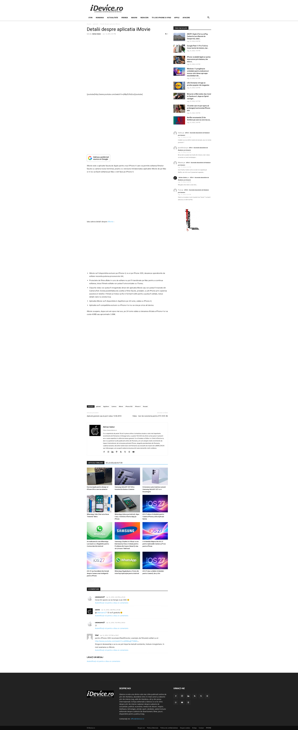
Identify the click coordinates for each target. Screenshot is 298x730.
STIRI (90, 17)
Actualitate (112, 17)
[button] (208, 18)
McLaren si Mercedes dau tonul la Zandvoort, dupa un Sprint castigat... (199, 96)
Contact (201, 728)
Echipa (194, 728)
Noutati (145, 406)
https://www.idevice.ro (110, 430)
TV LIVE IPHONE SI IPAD (161, 17)
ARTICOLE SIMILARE (95, 463)
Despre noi (141, 728)
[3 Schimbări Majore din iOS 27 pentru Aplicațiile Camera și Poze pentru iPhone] (155, 531)
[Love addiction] (192, 231)
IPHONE (208, 728)
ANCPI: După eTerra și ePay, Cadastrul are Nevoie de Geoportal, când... (197, 36)
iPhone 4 (137, 406)
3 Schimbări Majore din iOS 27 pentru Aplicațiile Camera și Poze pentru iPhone (154, 544)
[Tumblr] (122, 452)
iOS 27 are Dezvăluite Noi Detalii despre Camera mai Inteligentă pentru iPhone (98, 573)
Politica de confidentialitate (169, 728)
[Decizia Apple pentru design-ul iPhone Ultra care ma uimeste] (99, 476)
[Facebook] (105, 452)
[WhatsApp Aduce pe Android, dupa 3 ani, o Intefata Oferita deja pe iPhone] (127, 503)
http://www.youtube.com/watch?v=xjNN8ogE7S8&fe (116, 641)
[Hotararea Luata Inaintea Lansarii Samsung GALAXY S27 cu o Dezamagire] (155, 476)
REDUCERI (145, 17)
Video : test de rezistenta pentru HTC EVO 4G (150, 416)
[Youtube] (134, 452)
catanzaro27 (102, 612)
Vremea (124, 17)
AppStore (106, 406)
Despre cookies (185, 728)
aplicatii (95, 24)
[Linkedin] (113, 452)
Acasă (89, 24)
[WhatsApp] (175, 702)
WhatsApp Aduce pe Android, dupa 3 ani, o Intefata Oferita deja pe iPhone (127, 516)
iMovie (110, 221)
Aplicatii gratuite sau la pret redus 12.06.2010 (104, 416)
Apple (176, 17)
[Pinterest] (117, 452)
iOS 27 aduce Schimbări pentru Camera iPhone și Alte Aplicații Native (153, 516)
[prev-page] (88, 580)
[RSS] (194, 696)
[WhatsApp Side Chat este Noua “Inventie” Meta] (99, 503)
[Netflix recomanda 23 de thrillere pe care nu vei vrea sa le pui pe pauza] (179, 120)
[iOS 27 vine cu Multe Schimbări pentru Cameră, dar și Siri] (155, 560)
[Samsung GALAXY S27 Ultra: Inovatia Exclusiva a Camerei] (127, 476)
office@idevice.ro (137, 719)
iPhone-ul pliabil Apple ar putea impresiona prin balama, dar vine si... (198, 59)
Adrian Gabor (96, 34)
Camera (114, 406)
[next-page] (92, 580)
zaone (97, 610)
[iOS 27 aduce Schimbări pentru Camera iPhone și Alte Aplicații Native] (155, 503)
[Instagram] (109, 452)
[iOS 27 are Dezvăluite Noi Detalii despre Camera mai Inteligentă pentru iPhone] (99, 560)
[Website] (130, 452)
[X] (126, 452)
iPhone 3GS (128, 406)
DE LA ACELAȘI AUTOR (114, 463)
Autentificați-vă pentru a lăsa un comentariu (111, 603)
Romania (100, 17)
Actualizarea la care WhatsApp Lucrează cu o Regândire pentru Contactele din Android (98, 544)
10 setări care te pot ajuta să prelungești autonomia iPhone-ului (199, 108)
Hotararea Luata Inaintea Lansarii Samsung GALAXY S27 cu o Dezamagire (154, 489)
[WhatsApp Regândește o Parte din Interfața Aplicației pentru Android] (127, 560)
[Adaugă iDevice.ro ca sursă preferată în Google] (127, 158)
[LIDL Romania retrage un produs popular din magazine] (179, 86)
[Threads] (188, 702)
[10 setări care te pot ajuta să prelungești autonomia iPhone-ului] (179, 109)
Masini (134, 17)
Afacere (186, 17)
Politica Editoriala (152, 728)
